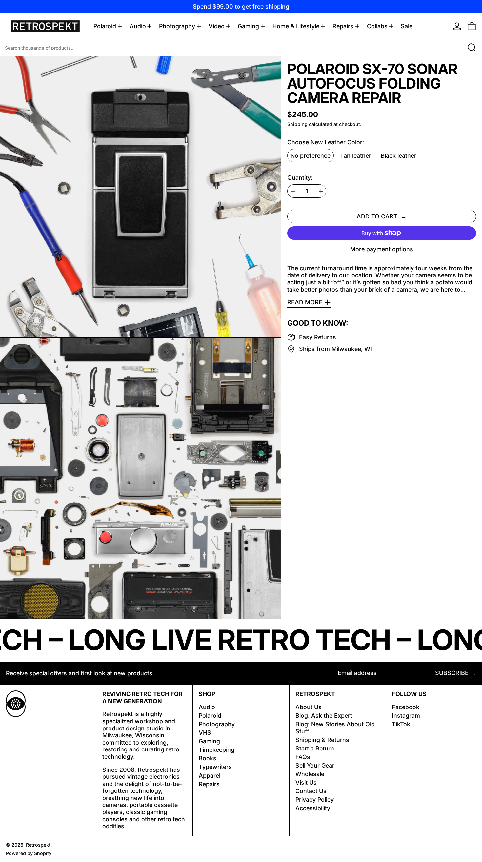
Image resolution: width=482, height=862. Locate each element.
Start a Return (314, 748)
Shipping (297, 124)
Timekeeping (216, 749)
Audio (207, 707)
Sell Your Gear (314, 765)
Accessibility (312, 808)
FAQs (302, 756)
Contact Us (311, 791)
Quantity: (299, 177)
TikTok (401, 724)
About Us (308, 707)
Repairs (209, 784)
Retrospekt (38, 845)
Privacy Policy (314, 799)
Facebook (405, 707)
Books (207, 758)
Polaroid (210, 715)
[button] (471, 26)
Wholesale (309, 773)
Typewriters (215, 766)
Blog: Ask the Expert (323, 715)
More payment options (381, 249)
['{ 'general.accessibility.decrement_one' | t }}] (293, 191)
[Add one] (321, 191)
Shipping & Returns (322, 739)
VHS (205, 732)
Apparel (209, 775)
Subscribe (452, 672)
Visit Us (306, 782)
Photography (217, 724)
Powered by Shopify (28, 853)
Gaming (209, 741)
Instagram (406, 715)
